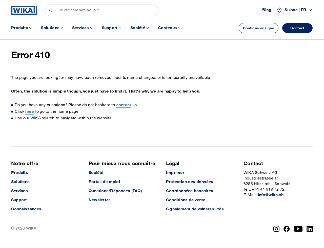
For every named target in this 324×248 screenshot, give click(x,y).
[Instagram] (276, 229)
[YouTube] (298, 229)
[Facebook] (287, 229)
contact (123, 105)
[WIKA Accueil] (24, 10)
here (29, 111)
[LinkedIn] (310, 229)
